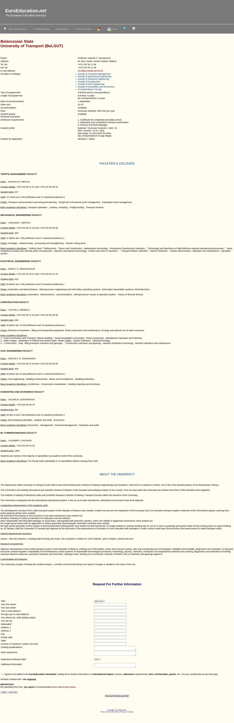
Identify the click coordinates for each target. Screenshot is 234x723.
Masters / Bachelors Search (18, 29)
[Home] (99, 29)
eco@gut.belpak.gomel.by (90, 71)
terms (55, 687)
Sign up (114, 29)
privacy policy (69, 687)
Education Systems (61, 29)
